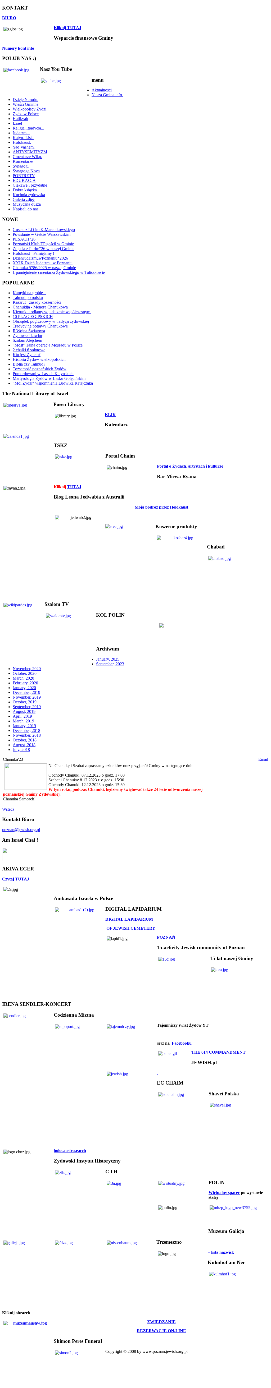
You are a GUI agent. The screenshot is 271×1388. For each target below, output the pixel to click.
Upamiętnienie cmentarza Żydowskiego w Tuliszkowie (59, 272)
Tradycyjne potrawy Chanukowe (40, 326)
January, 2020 (24, 687)
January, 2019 (24, 725)
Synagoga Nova (26, 171)
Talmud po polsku (28, 297)
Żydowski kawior (27, 335)
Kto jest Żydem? (26, 354)
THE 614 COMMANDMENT (218, 1052)
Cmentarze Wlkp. (27, 156)
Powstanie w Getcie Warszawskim (41, 234)
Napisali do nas (25, 209)
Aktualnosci (102, 90)
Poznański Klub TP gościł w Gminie (43, 244)
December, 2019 (26, 692)
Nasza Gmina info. (107, 95)
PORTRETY (24, 175)
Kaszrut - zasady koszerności (37, 302)
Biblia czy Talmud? (29, 364)
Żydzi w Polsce (26, 114)
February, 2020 (25, 683)
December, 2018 (26, 730)
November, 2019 (27, 697)
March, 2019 (23, 721)
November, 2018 (27, 735)
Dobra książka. (25, 190)
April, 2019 (22, 716)
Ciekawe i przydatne (30, 185)
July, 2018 (21, 749)
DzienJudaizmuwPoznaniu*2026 (40, 258)
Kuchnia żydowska (29, 194)
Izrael (17, 123)
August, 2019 (24, 711)
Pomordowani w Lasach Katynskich (43, 373)
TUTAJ (74, 487)
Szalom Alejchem (27, 340)
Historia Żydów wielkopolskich (39, 359)
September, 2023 (110, 664)
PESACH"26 (24, 239)
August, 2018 (24, 745)
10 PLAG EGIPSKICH (33, 316)
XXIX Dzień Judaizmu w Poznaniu (43, 263)
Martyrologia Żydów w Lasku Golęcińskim (49, 378)
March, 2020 (23, 678)
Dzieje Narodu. (25, 99)
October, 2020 (25, 673)
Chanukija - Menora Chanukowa (40, 307)
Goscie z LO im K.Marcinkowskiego (44, 229)
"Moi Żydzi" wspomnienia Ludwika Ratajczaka (53, 383)
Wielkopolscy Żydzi (29, 109)
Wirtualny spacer (224, 1192)
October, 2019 (25, 702)
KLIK (110, 414)
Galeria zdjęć (24, 199)
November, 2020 (27, 668)
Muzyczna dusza (27, 204)
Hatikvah (20, 118)
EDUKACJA (24, 180)
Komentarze (23, 161)
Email (262, 759)
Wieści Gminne (25, 104)
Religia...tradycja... (28, 128)
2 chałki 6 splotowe (29, 350)
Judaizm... (21, 133)
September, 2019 (27, 706)
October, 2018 (25, 740)
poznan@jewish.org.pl (21, 829)
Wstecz (8, 809)
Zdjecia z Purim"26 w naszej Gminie (43, 248)
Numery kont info (18, 48)
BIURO (9, 18)
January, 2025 (107, 659)
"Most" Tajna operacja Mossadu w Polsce (48, 345)
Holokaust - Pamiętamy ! (33, 253)
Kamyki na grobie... (29, 292)
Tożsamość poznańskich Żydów (39, 369)
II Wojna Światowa (29, 331)
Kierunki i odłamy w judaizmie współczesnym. (52, 312)
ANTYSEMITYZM (30, 152)
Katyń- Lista (23, 137)
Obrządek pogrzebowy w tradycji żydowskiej (51, 321)
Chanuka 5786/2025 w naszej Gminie (44, 267)
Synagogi (21, 166)
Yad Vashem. (24, 147)
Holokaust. (22, 142)
